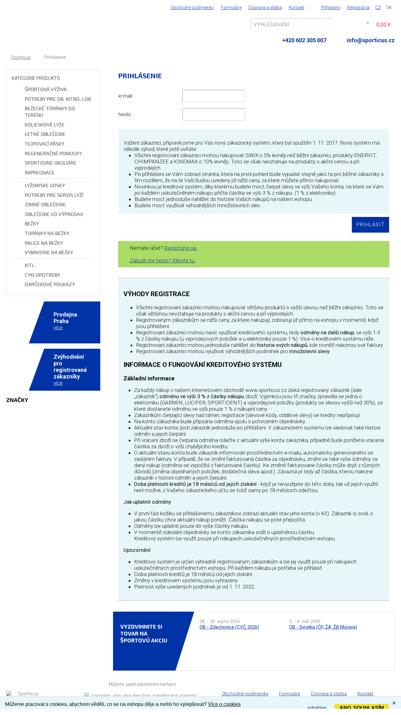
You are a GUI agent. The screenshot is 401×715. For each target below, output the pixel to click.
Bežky (32, 223)
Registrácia (358, 7)
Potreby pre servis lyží (54, 195)
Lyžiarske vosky (45, 185)
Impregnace (40, 172)
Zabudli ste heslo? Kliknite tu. (163, 260)
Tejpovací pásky (44, 144)
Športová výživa (46, 89)
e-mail (125, 96)
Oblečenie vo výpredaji (54, 214)
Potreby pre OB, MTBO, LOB (58, 99)
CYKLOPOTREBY (42, 275)
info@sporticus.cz (371, 40)
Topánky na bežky (47, 233)
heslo (124, 114)
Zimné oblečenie (45, 204)
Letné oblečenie (45, 134)
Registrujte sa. (180, 248)
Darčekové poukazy (50, 284)
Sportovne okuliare (50, 163)
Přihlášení (330, 7)
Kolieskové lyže (45, 124)
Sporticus (21, 57)
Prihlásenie (55, 57)
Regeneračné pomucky (53, 153)
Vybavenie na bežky (49, 252)
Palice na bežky (44, 243)
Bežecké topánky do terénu (50, 111)
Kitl (29, 265)
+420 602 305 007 (304, 40)
